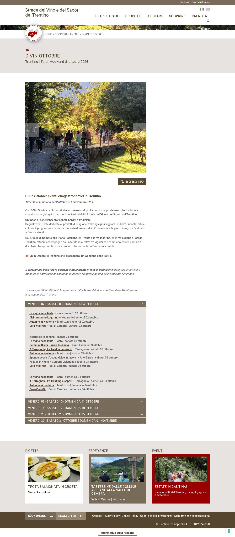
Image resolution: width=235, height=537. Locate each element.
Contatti (197, 2)
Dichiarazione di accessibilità (192, 515)
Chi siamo (185, 2)
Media (207, 2)
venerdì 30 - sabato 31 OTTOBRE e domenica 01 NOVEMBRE (72, 420)
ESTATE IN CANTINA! (171, 487)
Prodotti (133, 16)
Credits (96, 515)
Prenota (199, 16)
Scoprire (177, 16)
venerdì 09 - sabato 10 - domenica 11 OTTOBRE (63, 401)
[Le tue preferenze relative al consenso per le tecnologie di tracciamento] (229, 531)
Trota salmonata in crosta (53, 487)
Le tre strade (107, 16)
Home (48, 34)
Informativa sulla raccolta (117, 532)
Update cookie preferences (156, 515)
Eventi (74, 34)
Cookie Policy (130, 515)
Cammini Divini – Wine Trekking (49, 345)
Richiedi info (134, 181)
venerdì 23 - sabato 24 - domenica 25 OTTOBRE (63, 414)
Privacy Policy (111, 515)
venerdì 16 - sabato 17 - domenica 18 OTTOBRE (63, 408)
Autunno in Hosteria (41, 321)
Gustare (155, 16)
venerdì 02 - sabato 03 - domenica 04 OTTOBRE (63, 304)
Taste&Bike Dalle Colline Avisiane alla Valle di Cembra (113, 490)
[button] (32, 130)
